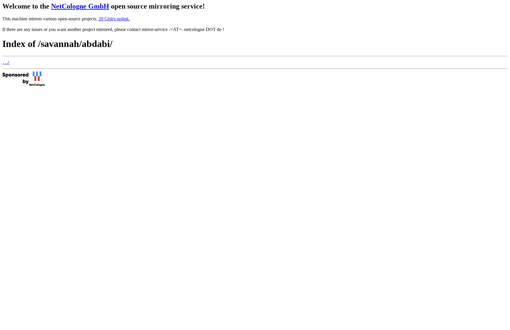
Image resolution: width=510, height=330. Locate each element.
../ (5, 62)
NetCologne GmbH (80, 6)
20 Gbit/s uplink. (114, 18)
